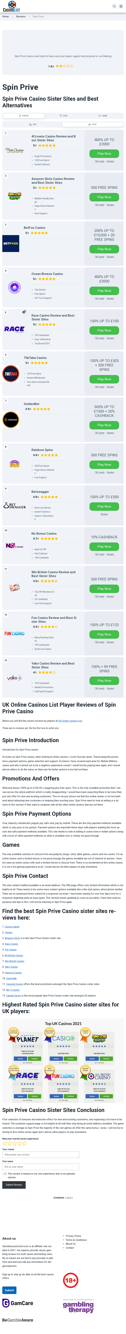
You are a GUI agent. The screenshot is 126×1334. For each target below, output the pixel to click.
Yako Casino (11, 966)
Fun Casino (11, 949)
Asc (34, 124)
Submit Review (14, 1184)
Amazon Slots (12, 938)
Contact (70, 1247)
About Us (71, 1243)
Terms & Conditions (76, 1240)
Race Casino (11, 944)
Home (5, 16)
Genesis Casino (13, 972)
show (69, 1198)
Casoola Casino (14, 984)
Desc (94, 124)
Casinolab (11, 978)
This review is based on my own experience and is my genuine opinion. (41, 1175)
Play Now (104, 153)
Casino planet (12, 926)
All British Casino (14, 955)
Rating (25, 116)
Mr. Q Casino (13, 990)
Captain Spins (13, 995)
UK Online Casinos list (70, 720)
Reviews (21, 16)
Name (104, 116)
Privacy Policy (73, 1236)
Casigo (8, 932)
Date (65, 116)
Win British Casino (14, 961)
